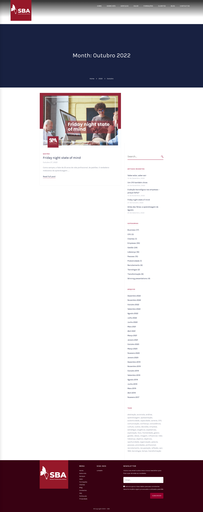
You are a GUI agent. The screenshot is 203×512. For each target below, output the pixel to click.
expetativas (151, 430)
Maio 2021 (132, 326)
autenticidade (133, 420)
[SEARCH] (162, 156)
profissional (151, 445)
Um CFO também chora (137, 182)
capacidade (145, 420)
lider (160, 436)
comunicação (133, 423)
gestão (130, 436)
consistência (155, 423)
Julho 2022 (132, 318)
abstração (132, 414)
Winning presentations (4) (139, 278)
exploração (132, 433)
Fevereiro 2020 (134, 353)
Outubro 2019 (133, 371)
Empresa (153, 427)
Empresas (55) (134, 243)
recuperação (145, 448)
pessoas (131, 445)
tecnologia (136, 451)
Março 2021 (132, 335)
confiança (144, 423)
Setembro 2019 (134, 375)
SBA (129, 451)
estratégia (132, 430)
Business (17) (133, 230)
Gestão (46, 154)
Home (92, 79)
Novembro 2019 (134, 366)
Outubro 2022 (133, 304)
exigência (141, 430)
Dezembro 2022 (134, 296)
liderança (131, 439)
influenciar (153, 436)
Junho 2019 (132, 384)
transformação (154, 451)
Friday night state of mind (62, 158)
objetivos (148, 439)
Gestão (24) (132, 247)
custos (137, 427)
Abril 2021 (132, 331)
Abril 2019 (132, 393)
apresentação (146, 417)
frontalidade (147, 433)
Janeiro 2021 (133, 340)
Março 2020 (132, 349)
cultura (131, 427)
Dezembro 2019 (134, 362)
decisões (145, 427)
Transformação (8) (136, 274)
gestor (156, 433)
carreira (154, 420)
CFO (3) (131, 234)
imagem (143, 436)
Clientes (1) (132, 239)
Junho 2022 (133, 322)
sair (160, 448)
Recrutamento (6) (135, 265)
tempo (144, 451)
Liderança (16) (133, 252)
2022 (101, 79)
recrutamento (133, 448)
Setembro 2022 (134, 309)
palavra (154, 442)
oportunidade (133, 442)
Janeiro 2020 (133, 357)
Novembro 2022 (134, 300)
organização (145, 442)
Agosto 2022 (133, 313)
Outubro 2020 (133, 344)
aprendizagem (134, 417)
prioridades (140, 445)
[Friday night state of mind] (80, 94)
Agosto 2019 (133, 379)
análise (149, 414)
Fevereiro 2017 (133, 397)
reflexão (155, 448)
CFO (159, 420)
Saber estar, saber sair (137, 175)
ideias (136, 436)
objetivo (139, 439)
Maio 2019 (132, 388)
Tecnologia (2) (134, 269)
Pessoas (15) (133, 256)
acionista (141, 414)
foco (139, 433)
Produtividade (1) (135, 261)
